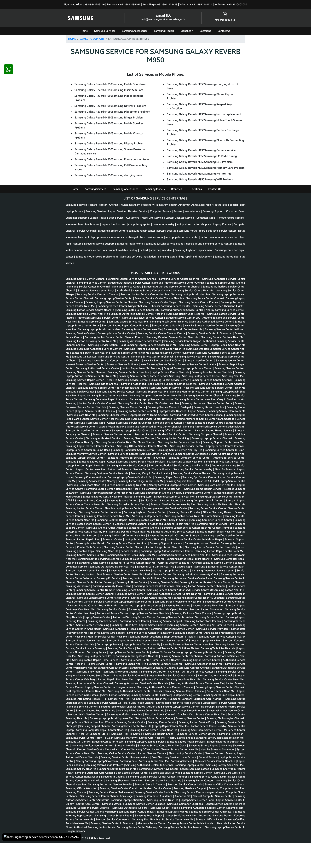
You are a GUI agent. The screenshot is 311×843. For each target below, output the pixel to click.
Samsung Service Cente (194, 344)
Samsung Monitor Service (212, 523)
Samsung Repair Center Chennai (205, 298)
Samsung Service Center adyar (175, 617)
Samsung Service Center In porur (225, 329)
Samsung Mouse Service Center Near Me (210, 547)
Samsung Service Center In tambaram (150, 632)
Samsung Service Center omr (164, 488)
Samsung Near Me (233, 376)
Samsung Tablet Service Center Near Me (141, 710)
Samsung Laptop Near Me (182, 383)
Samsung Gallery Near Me (81, 768)
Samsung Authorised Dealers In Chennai (149, 765)
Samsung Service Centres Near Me (223, 337)
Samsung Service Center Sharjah (124, 547)
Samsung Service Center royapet (152, 418)
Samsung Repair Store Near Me (86, 484)
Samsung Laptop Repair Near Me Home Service (194, 516)
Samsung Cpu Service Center (199, 477)
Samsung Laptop (169, 500)
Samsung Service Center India (185, 784)
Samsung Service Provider (185, 512)
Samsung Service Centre (127, 286)
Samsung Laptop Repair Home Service (95, 660)
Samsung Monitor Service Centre (92, 745)
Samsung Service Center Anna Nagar (197, 632)
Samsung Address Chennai (194, 667)
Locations (205, 30)
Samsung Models (164, 30)
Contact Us (224, 30)
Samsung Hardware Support (190, 788)
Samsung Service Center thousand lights (219, 306)
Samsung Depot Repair (164, 807)
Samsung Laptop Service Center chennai (90, 446)
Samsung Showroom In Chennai (153, 492)
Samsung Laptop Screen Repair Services (141, 461)
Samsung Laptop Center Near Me (137, 411)
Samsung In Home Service (132, 582)
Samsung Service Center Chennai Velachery (91, 811)
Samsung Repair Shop (177, 605)
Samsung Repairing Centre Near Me (137, 656)
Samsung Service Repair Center (85, 379)
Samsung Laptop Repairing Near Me (111, 718)
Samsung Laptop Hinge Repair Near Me (141, 481)
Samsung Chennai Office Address (106, 527)
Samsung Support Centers (123, 500)
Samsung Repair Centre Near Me (183, 329)
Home (84, 30)
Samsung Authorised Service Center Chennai (178, 282)
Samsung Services (104, 30)
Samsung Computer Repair (108, 741)
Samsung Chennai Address (91, 477)
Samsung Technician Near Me (218, 648)
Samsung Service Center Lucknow (151, 695)
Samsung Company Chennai (206, 434)
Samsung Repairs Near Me (163, 800)
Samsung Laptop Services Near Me (179, 442)
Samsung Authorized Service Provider (110, 784)
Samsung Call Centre (78, 741)
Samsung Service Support (167, 621)
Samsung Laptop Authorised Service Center (160, 434)
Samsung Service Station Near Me (130, 570)
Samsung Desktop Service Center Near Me (172, 337)
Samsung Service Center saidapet (145, 803)
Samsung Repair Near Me (209, 407)
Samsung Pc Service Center (83, 430)
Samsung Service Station (103, 344)
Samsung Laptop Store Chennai (203, 621)
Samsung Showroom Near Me (124, 780)
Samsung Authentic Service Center (174, 531)
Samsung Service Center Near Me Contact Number (149, 403)
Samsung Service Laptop (204, 745)
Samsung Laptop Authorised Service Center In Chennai (212, 582)
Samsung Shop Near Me (146, 819)
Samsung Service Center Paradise (86, 570)
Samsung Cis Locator (84, 356)
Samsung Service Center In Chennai (88, 286)
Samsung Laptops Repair (190, 765)
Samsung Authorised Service (104, 438)
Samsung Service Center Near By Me (180, 449)
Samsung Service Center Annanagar (212, 811)
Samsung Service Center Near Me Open (153, 609)
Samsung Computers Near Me (227, 788)
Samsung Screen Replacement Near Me (178, 601)
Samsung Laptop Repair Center (97, 461)
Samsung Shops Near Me (131, 663)
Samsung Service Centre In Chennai (97, 294)
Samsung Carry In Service (166, 387)
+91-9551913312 (225, 19)
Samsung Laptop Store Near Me (118, 768)
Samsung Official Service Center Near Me (142, 446)
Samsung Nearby (125, 745)
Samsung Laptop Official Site (128, 800)
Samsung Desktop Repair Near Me (130, 531)
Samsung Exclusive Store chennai (192, 613)
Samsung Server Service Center (208, 508)
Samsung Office (140, 749)
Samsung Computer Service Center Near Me (155, 395)
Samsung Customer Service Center (213, 570)
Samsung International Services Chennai (89, 683)
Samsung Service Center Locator (197, 364)
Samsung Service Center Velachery (137, 827)
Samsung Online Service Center (117, 753)
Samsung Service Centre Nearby (97, 481)
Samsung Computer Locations (185, 803)
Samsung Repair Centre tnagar (137, 811)
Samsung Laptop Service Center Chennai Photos (114, 337)
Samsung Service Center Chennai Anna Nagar (107, 796)
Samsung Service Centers (81, 333)
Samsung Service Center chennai (226, 282)
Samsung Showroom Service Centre (201, 730)
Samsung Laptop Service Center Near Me (145, 294)
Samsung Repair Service (208, 652)
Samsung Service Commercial (113, 819)
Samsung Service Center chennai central (162, 333)
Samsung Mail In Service (127, 733)
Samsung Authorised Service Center (129, 282)
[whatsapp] (8, 454)
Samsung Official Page (209, 819)
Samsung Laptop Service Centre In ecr (130, 477)
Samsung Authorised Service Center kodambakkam (214, 426)
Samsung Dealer (222, 512)
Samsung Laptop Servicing (173, 438)
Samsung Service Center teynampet (173, 352)
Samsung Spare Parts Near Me (163, 780)
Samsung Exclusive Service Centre (128, 504)
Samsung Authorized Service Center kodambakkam (213, 807)
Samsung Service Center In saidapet (170, 407)
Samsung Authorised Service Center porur (207, 403)
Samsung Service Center (91, 282)
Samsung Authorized (78, 586)
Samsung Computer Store (113, 667)
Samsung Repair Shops (160, 733)
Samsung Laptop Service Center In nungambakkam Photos (113, 387)
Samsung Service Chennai (144, 527)
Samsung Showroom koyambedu (159, 768)
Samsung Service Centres (139, 438)
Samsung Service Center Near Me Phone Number (126, 442)
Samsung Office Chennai (104, 383)
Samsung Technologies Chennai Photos (122, 706)
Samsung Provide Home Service (177, 757)
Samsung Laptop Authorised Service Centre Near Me (206, 453)
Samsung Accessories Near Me (204, 663)
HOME (72, 38)
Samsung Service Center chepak (119, 788)
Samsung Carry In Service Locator (151, 473)
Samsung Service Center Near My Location (199, 597)
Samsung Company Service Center (190, 457)
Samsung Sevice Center (131, 593)
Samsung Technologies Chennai (226, 718)
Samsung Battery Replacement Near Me (220, 737)
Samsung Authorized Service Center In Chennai (172, 286)
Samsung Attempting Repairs (84, 698)
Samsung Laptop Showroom (207, 609)
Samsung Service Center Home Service (145, 660)
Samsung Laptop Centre (230, 644)
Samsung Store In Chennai (150, 784)
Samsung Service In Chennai (134, 422)
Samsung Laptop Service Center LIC (137, 309)
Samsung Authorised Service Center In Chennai (165, 687)
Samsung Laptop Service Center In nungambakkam (111, 360)
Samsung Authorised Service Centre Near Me (138, 313)
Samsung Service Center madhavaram (110, 792)
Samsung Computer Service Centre (134, 449)
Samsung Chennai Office (113, 414)
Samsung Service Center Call (106, 702)
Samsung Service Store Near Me (226, 411)
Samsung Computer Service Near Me (108, 516)
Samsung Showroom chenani (121, 671)
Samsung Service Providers (212, 628)
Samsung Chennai (137, 523)
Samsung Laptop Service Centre (201, 376)
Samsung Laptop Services (148, 516)
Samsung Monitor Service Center (190, 391)
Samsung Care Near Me (81, 414)
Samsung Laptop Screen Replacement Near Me (115, 488)
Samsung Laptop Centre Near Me (102, 496)
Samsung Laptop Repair (92, 329)
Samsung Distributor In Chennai (160, 671)
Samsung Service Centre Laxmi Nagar (213, 776)
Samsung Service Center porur (96, 290)
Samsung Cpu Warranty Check (215, 675)
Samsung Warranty (126, 737)
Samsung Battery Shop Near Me (225, 765)
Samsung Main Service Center (86, 714)
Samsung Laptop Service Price (197, 722)
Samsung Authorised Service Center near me (142, 683)
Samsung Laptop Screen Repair (114, 815)
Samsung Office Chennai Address (225, 784)
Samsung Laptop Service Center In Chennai (112, 302)
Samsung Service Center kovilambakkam (125, 757)
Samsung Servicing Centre (114, 356)
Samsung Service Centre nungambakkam (199, 792)
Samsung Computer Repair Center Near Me (102, 730)
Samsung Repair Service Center (170, 379)
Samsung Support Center (181, 481)
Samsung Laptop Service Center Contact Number (158, 776)
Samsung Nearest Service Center (127, 465)
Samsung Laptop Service (145, 399)
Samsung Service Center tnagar (158, 302)
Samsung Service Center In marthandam (192, 823)
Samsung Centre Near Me (167, 325)
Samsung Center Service (162, 722)
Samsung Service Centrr (190, 718)
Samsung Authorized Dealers (130, 807)
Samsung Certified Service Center (224, 535)
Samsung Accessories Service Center (166, 508)
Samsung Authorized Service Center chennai (197, 414)
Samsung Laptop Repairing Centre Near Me (91, 341)
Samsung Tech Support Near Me (167, 348)
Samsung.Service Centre (80, 737)
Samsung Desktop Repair (112, 519)
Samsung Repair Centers (199, 780)
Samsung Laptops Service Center (226, 710)
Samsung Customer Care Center (94, 772)
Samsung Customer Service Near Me (107, 473)
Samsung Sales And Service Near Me (143, 558)
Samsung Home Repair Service (203, 488)
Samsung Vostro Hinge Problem (105, 765)
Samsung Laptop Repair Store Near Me (190, 558)
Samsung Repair (97, 652)
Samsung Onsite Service (94, 562)
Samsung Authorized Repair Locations (126, 628)
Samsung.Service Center (209, 617)
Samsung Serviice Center (82, 706)
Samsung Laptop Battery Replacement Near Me (136, 640)
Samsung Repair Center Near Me (169, 321)
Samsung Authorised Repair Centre (142, 383)
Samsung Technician (232, 733)
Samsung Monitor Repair (90, 543)
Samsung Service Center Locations (100, 512)
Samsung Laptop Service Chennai (212, 438)
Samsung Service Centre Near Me (194, 290)
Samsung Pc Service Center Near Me (133, 562)
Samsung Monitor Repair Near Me (212, 372)
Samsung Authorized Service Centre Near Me (174, 593)
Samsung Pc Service (109, 578)
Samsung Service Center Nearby (193, 469)
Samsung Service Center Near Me (180, 278)
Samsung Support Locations (166, 543)
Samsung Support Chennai (95, 726)
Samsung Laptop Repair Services (186, 741)
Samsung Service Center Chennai (86, 278)
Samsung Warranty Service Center (86, 453)
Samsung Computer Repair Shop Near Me (131, 554)
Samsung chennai (76, 792)
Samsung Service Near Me (191, 356)
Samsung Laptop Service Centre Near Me (90, 309)
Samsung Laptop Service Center (114, 298)
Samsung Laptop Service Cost (96, 656)
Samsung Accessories (135, 30)
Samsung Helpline (135, 348)
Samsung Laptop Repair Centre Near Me (220, 551)
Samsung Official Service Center (173, 430)
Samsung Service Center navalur (192, 473)
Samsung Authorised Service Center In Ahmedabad (204, 418)
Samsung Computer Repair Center (203, 500)
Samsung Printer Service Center (154, 718)
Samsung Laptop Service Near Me (129, 321)
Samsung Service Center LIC (183, 317)
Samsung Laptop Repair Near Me (191, 294)
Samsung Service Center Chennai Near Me (160, 298)
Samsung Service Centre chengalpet (224, 601)
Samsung (71, 348)
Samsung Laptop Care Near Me (148, 519)
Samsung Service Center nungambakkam (123, 306)
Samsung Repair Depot (149, 815)
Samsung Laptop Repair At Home (142, 578)
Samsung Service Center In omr (225, 449)
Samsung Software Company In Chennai (153, 667)
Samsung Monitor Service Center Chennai (171, 675)
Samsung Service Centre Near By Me (173, 504)
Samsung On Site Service (103, 621)
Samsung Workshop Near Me (125, 714)
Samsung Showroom (89, 671)
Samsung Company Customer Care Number (197, 698)
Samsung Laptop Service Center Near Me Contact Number (197, 527)
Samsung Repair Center (101, 422)
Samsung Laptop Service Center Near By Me (103, 597)
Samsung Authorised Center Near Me (123, 535)
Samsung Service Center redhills (154, 792)
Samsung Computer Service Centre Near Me (184, 554)
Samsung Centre (76, 554)
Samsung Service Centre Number (96, 589)
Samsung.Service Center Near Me (132, 726)
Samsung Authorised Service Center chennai (135, 691)
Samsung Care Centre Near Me (156, 566)
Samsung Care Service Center (217, 636)
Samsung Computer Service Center (211, 519)
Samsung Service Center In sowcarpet (210, 333)
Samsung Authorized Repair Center (224, 695)
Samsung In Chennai (113, 776)
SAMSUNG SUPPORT (92, 38)
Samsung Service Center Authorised (168, 589)
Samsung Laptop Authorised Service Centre (167, 551)
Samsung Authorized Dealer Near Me (112, 566)
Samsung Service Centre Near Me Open (162, 745)
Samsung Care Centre (227, 772)
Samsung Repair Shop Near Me (186, 313)
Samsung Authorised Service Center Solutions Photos (168, 648)
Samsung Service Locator (123, 453)
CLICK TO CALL (68, 837)
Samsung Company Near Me (166, 663)
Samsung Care (129, 761)
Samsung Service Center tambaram (182, 656)
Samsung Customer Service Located (88, 807)
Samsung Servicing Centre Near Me (87, 313)
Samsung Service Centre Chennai (199, 302)
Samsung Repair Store (168, 477)
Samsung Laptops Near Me (173, 811)
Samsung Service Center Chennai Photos (147, 469)
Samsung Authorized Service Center (211, 321)
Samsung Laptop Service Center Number (220, 496)
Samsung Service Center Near (226, 566)
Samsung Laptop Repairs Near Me (96, 710)
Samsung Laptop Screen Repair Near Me (154, 730)
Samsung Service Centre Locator (112, 434)
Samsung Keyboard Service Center (145, 512)
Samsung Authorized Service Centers (101, 348)
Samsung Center (113, 539)
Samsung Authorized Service (202, 543)
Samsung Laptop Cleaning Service (145, 741)
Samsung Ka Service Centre (187, 446)
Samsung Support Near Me (152, 391)
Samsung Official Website (81, 788)
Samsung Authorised (160, 535)
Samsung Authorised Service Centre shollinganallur (179, 465)
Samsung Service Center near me (224, 679)
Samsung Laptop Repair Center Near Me (126, 325)
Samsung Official (112, 803)
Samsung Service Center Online (197, 733)
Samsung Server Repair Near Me (91, 352)
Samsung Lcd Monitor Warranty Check (196, 574)
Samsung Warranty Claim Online (112, 586)
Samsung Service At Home (123, 364)
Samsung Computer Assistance (154, 796)
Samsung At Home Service (216, 624)
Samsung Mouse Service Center (117, 333)
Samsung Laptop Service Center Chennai (132, 278)
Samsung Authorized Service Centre (140, 341)
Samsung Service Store (121, 648)
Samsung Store (143, 496)
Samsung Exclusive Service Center (143, 317)
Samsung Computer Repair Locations (106, 399)
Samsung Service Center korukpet (127, 543)
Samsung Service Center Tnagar (182, 341)
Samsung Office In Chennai (156, 453)
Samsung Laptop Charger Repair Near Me (92, 605)
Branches (185, 30)
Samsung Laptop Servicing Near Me (99, 558)
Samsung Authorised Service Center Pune (188, 578)
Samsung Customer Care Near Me (174, 496)
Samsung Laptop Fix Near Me (215, 504)
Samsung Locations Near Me (184, 679)
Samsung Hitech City (125, 624)
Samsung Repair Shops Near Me (216, 531)
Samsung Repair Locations (146, 636)
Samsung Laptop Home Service (213, 430)
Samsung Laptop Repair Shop (83, 539)
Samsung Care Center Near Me (217, 484)
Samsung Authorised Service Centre (182, 309)
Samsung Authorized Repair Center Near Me (106, 492)
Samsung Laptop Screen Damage (185, 710)
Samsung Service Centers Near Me (129, 372)
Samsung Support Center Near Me (224, 442)
